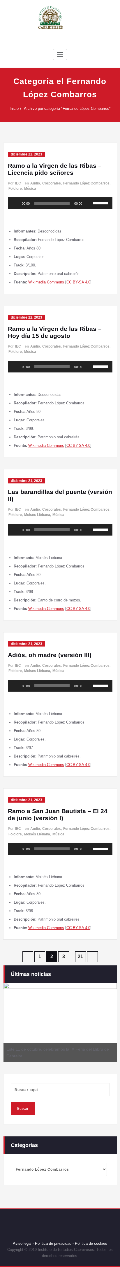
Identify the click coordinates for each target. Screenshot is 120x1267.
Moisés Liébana (37, 515)
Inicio (14, 108)
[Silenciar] (88, 203)
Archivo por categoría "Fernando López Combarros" (67, 108)
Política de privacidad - (54, 1243)
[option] (60, 1022)
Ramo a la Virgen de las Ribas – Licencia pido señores (55, 169)
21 (80, 956)
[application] (60, 203)
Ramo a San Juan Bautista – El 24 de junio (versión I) (57, 814)
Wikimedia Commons (46, 282)
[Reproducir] (15, 203)
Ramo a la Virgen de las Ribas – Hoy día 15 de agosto (55, 332)
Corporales (51, 183)
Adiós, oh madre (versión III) (49, 655)
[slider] (101, 202)
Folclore (15, 189)
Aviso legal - (23, 1243)
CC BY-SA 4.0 (78, 282)
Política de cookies (90, 1243)
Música (30, 189)
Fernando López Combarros (86, 183)
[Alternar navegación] (60, 54)
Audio (35, 183)
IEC (18, 183)
